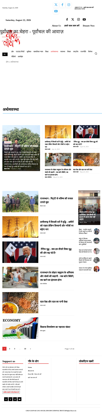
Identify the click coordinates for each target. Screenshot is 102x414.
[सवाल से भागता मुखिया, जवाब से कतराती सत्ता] (96, 269)
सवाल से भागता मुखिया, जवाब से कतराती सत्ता (85, 269)
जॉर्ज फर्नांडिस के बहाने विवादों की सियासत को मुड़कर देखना (85, 260)
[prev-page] (91, 194)
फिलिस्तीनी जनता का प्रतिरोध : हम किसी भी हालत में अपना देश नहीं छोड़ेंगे (87, 215)
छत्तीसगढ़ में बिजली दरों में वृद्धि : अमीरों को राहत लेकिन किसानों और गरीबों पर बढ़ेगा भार (57, 144)
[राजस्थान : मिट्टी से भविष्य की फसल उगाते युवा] (20, 201)
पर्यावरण (88, 121)
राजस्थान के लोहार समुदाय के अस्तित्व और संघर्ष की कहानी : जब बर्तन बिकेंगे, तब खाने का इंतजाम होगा (58, 172)
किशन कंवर (7, 168)
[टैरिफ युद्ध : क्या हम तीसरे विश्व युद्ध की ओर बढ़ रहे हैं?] (86, 131)
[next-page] (30, 349)
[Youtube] (19, 399)
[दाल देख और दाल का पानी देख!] (86, 159)
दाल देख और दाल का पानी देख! (82, 170)
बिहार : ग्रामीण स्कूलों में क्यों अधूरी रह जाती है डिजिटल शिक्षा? (85, 231)
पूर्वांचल (95, 121)
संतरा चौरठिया (48, 177)
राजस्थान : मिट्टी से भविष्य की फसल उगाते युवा (21, 147)
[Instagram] (15, 399)
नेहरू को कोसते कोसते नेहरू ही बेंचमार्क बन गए (85, 251)
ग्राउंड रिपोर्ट (71, 121)
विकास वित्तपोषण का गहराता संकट (55, 327)
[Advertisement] (51, 84)
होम (7, 62)
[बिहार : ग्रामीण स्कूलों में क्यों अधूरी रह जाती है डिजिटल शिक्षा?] (96, 231)
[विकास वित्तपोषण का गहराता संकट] (20, 328)
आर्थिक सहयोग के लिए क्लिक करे (11, 392)
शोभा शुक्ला (42, 331)
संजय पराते (47, 149)
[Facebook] (10, 399)
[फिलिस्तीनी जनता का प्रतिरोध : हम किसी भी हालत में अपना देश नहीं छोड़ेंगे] (89, 207)
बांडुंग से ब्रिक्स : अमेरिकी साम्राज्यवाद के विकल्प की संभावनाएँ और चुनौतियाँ (85, 241)
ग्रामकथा (81, 121)
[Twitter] (6, 399)
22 (25, 349)
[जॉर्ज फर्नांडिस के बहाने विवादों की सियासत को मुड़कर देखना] (96, 260)
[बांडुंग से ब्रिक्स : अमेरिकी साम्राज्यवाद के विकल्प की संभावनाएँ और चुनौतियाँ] (96, 241)
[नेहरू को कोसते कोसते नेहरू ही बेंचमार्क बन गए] (96, 251)
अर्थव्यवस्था (61, 121)
